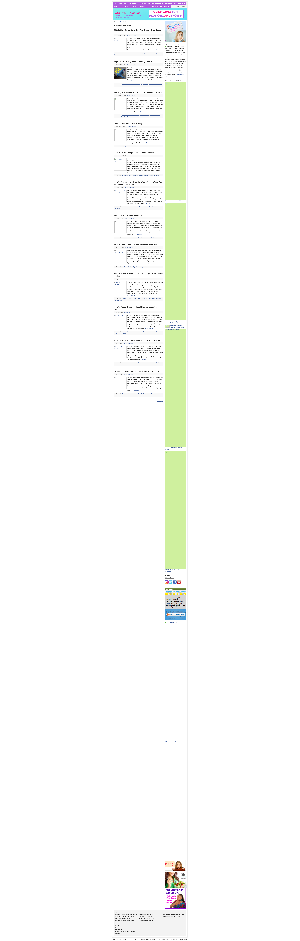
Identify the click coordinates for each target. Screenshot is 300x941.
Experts (133, 7)
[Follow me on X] (170, 583)
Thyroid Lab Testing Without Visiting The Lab (133, 62)
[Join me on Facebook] (175, 583)
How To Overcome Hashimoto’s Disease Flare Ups (135, 244)
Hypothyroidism (132, 3)
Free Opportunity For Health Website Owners (173, 914)
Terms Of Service (119, 925)
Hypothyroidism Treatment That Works (174, 200)
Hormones (151, 3)
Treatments (168, 3)
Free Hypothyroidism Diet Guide (146, 914)
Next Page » (160, 401)
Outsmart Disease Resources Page (147, 918)
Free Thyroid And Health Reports (146, 916)
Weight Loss (126, 6)
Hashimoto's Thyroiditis (127, 53)
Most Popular (146, 115)
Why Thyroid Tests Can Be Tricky (128, 124)
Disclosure (117, 927)
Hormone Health (136, 53)
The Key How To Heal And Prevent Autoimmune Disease (138, 93)
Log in (185, 939)
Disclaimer (121, 924)
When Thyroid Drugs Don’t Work (128, 215)
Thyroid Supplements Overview (146, 920)
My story (167, 6)
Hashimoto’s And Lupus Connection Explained (134, 153)
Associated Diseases (180, 3)
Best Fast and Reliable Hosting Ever (171, 916)
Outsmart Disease (127, 12)
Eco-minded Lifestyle (127, 393)
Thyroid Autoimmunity (154, 84)
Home (115, 3)
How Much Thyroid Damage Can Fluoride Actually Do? (137, 371)
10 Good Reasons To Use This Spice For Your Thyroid (137, 340)
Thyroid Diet (117, 6)
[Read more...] (159, 49)
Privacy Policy (118, 929)
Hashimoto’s (122, 3)
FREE (161, 6)
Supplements (155, 6)
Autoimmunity (142, 3)
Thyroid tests (159, 3)
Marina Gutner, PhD (131, 35)
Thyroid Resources (143, 6)
